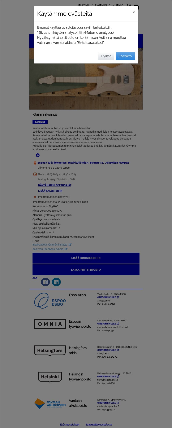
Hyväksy (125, 56)
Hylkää (106, 56)
